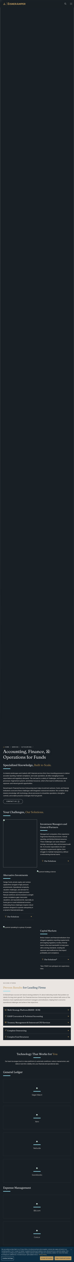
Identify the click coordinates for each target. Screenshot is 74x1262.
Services (15, 747)
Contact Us (11, 801)
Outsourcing (26, 747)
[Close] (71, 1249)
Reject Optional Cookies (63, 1258)
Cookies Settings (7, 1258)
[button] (71, 4)
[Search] (65, 4)
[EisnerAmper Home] (14, 4)
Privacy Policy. (43, 1254)
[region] (37, 1254)
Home (7, 747)
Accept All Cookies (46, 1258)
